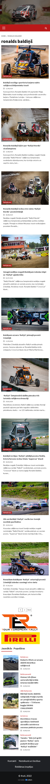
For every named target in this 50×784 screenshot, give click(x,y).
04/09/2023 (9, 462)
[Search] (45, 28)
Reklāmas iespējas (24, 766)
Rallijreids (28, 691)
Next (29, 610)
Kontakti (12, 760)
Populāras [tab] (19, 648)
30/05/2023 (9, 525)
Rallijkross (7, 76)
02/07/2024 (9, 278)
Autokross (24, 716)
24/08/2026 (26, 669)
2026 (21, 691)
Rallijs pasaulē (25, 674)
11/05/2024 (9, 341)
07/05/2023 (9, 586)
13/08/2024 (9, 152)
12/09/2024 (9, 88)
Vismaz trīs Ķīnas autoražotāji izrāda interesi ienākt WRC (29, 680)
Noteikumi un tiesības (29, 760)
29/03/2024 (9, 401)
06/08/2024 (9, 215)
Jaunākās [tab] (6, 648)
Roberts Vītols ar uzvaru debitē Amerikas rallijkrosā (31, 663)
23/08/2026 (26, 750)
